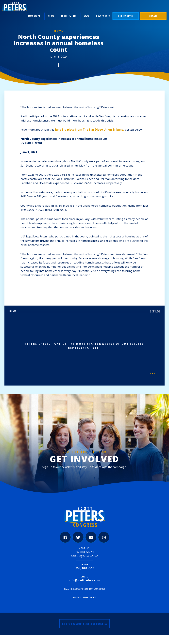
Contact (77, 597)
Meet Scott (34, 16)
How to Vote (103, 16)
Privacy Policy (89, 597)
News (86, 16)
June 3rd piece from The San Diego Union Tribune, (89, 129)
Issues (51, 16)
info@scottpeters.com (84, 580)
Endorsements (68, 16)
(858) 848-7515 (84, 568)
